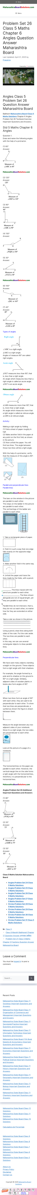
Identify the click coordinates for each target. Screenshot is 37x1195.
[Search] (31, 978)
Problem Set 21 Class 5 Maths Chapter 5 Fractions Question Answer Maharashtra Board (18, 942)
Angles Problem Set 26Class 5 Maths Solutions (20, 894)
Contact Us (7, 1175)
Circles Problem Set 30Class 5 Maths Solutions (20, 916)
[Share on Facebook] (2, 600)
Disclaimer (7, 1172)
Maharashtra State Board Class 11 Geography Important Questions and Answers (18, 1077)
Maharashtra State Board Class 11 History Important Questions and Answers (17, 1068)
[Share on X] (2, 604)
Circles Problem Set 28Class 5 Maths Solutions (20, 905)
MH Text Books (15, 1193)
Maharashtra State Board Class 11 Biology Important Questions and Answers (17, 1086)
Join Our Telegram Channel (23, 1193)
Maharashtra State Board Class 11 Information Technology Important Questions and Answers (17, 1033)
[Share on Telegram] (2, 595)
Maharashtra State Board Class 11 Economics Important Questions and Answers (18, 1051)
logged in (17, 961)
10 (29, 1190)
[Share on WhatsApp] (2, 591)
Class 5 (9, 929)
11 (33, 1190)
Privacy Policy (8, 1169)
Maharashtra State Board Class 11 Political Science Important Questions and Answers (18, 1059)
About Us (7, 1167)
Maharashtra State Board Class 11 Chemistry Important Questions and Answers (17, 1095)
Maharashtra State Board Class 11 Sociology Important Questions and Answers (17, 1003)
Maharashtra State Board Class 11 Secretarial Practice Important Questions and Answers (17, 1024)
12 (10, 1193)
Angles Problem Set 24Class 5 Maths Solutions (20, 884)
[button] (18, 1191)
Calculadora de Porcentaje (13, 1127)
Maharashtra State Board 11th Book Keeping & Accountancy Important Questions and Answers (17, 1042)
